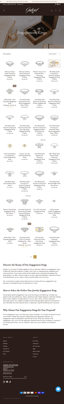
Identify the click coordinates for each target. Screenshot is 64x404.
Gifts (4, 354)
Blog (34, 349)
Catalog (5, 346)
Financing (35, 354)
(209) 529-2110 (7, 373)
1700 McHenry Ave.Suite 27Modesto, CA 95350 (10, 367)
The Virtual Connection (15, 398)
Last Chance (6, 351)
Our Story (35, 341)
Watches (5, 343)
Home (31, 28)
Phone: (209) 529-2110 (9, 4)
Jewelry (5, 341)
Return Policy (36, 351)
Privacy (35, 356)
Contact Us (20, 4)
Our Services (36, 346)
